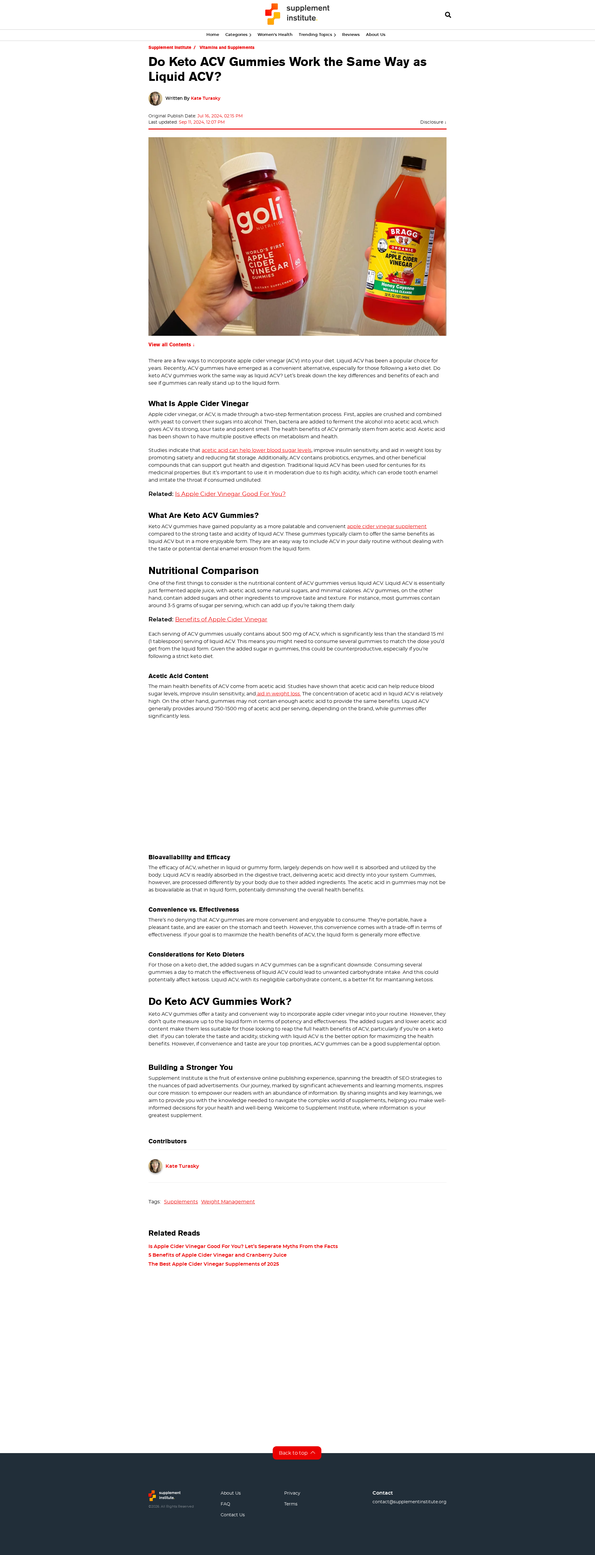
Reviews (351, 35)
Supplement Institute (169, 47)
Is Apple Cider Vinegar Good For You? (230, 494)
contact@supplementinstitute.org (409, 1502)
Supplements (181, 1201)
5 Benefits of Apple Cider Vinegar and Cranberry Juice (217, 1255)
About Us (376, 35)
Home (212, 35)
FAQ (225, 1504)
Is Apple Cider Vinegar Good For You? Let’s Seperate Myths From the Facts (243, 1246)
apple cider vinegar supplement (387, 526)
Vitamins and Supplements (227, 47)
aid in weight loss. (278, 693)
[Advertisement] (297, 784)
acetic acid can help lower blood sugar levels (256, 450)
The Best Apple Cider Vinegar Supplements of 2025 (213, 1264)
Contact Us (233, 1515)
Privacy (292, 1493)
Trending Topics (315, 35)
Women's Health (275, 35)
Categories (236, 35)
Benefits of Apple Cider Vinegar (221, 620)
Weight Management (228, 1201)
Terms (291, 1504)
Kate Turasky (205, 98)
